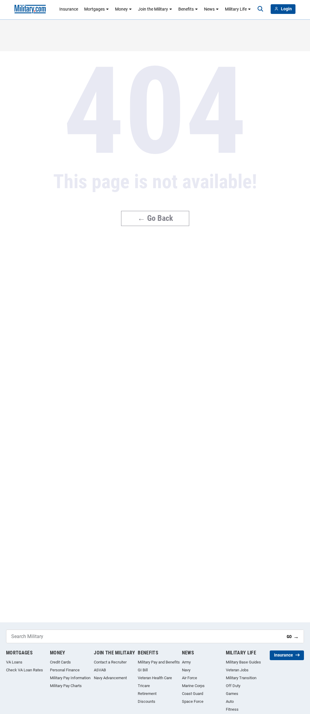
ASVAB (100, 670)
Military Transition (241, 678)
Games (232, 693)
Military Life (236, 9)
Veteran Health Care (155, 678)
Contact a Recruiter (110, 662)
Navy (186, 670)
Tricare (144, 685)
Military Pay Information (70, 678)
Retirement (147, 693)
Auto (230, 701)
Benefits (186, 9)
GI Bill (143, 670)
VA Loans (14, 662)
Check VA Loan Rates (24, 670)
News (209, 9)
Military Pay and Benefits (159, 662)
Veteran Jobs (237, 670)
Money (121, 9)
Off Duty (233, 685)
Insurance (68, 9)
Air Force (189, 678)
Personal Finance (65, 670)
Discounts (146, 701)
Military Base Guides (243, 662)
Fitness (232, 709)
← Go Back (155, 218)
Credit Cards (60, 662)
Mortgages (94, 9)
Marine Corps (193, 685)
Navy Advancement (110, 678)
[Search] (260, 9)
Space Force (192, 701)
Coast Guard (192, 693)
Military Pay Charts (66, 685)
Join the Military (153, 9)
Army (186, 662)
